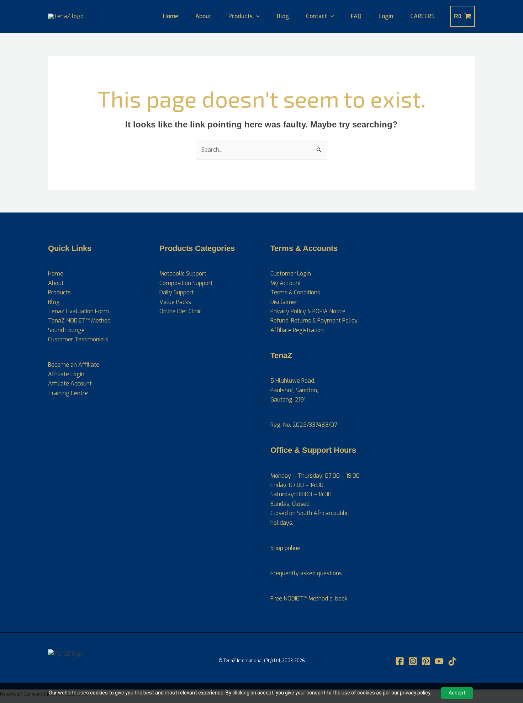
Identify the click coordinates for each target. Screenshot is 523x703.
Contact (316, 16)
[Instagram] (412, 661)
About (203, 16)
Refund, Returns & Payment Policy (314, 320)
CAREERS (422, 16)
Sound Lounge (66, 330)
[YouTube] (439, 661)
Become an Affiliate (73, 364)
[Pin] (426, 661)
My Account (285, 283)
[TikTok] (452, 661)
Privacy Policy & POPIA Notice (307, 311)
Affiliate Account (70, 383)
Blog (283, 16)
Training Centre (68, 393)
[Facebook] (399, 661)
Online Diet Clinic (180, 311)
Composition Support (186, 283)
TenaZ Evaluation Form (78, 311)
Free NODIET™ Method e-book (309, 598)
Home (170, 16)
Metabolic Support (182, 273)
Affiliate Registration (297, 330)
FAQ (356, 16)
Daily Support (176, 292)
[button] (256, 16)
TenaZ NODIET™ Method (79, 320)
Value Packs (175, 302)
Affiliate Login (66, 374)
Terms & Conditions (295, 292)
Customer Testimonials (78, 339)
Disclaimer (283, 302)
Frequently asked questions (306, 573)
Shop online (285, 548)
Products (240, 16)
